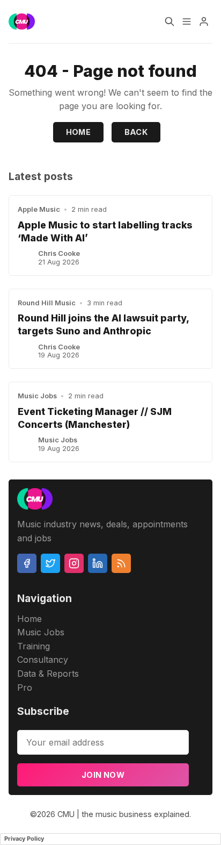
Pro (24, 687)
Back (136, 132)
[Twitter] (50, 563)
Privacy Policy (24, 838)
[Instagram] (74, 563)
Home (78, 132)
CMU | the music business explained (123, 814)
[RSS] (121, 563)
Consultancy (42, 659)
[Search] (169, 21)
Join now (103, 774)
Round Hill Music (47, 303)
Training (33, 646)
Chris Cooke (59, 253)
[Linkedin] (97, 563)
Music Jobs (37, 396)
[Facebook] (26, 563)
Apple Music (39, 209)
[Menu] (186, 21)
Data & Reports (48, 673)
